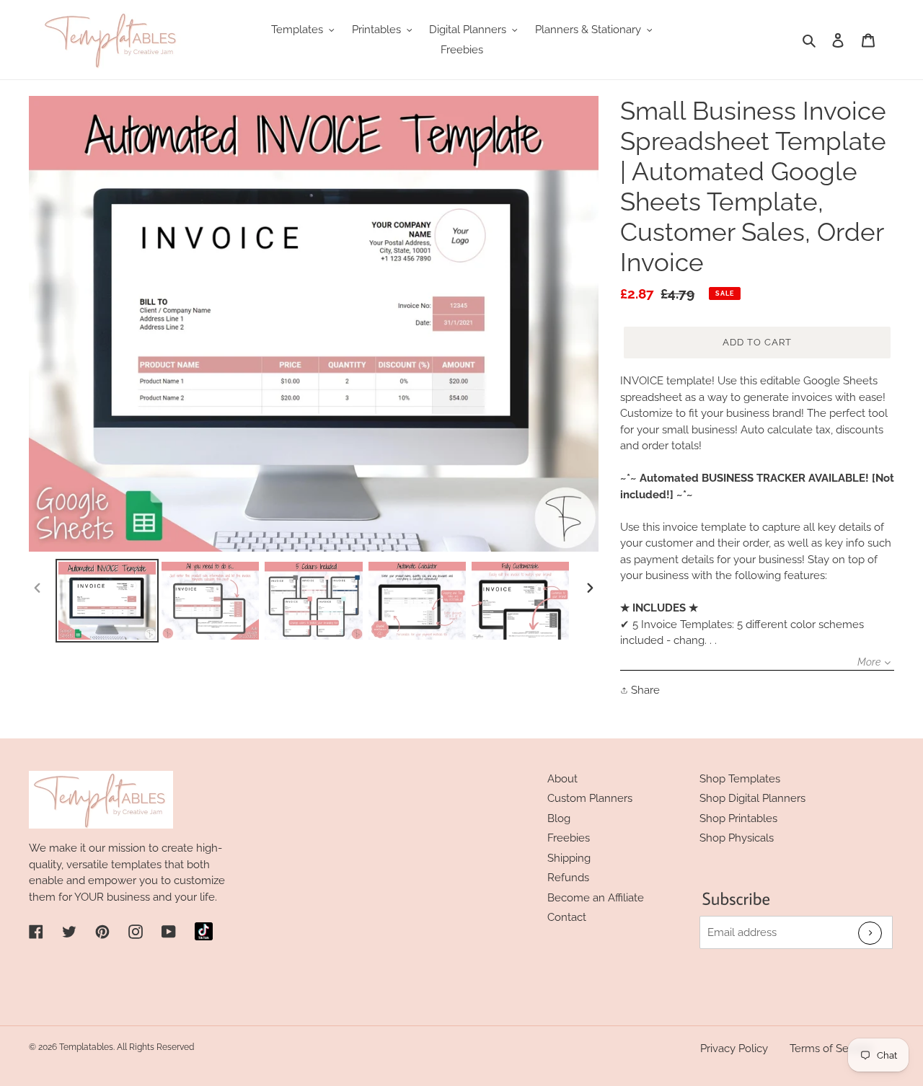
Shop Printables (738, 818)
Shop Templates (739, 778)
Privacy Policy (734, 1048)
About (562, 778)
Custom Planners (589, 798)
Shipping (569, 858)
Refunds (568, 877)
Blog (558, 818)
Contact (566, 917)
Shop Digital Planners (752, 798)
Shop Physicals (736, 837)
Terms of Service (831, 1048)
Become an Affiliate (595, 897)
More (868, 662)
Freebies (568, 837)
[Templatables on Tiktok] (204, 931)
